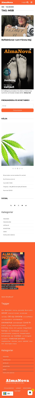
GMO (15, 328)
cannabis (4, 316)
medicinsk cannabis (17, 339)
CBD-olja (11, 317)
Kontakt (17, 391)
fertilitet (11, 328)
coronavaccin (17, 319)
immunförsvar (24, 331)
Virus (30, 341)
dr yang (9, 325)
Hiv (9, 331)
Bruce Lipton (29, 310)
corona (18, 316)
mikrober (14, 341)
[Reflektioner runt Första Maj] (17, 26)
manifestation (4, 338)
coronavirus (6, 322)
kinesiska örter (15, 333)
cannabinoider (23, 313)
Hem (2, 7)
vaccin (20, 341)
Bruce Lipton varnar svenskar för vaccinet (14, 175)
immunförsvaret (6, 333)
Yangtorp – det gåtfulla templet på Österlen (15, 186)
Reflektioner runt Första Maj (16, 40)
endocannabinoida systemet (19, 325)
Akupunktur (8, 310)
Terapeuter (7, 222)
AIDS (2, 310)
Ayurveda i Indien (8, 183)
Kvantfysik (6, 228)
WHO (2, 343)
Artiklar (6, 225)
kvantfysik (17, 336)
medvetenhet (6, 341)
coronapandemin (6, 319)
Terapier (6, 219)
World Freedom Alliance (11, 343)
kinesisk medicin (25, 333)
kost (12, 336)
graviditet (19, 328)
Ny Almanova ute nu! (9, 179)
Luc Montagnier (26, 336)
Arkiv (5, 231)
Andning (15, 310)
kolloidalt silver (5, 336)
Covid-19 (26, 322)
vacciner (25, 341)
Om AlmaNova (9, 388)
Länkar (18, 388)
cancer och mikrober (13, 313)
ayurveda (21, 310)
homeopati (15, 331)
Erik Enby (4, 328)
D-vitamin (3, 325)
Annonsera (27, 388)
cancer (4, 313)
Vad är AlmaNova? (7, 297)
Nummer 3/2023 (7, 190)
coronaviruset (17, 323)
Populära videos (9, 235)
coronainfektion (28, 316)
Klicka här (27, 93)
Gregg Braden (27, 328)
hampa (4, 331)
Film (7, 155)
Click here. (14, 288)
